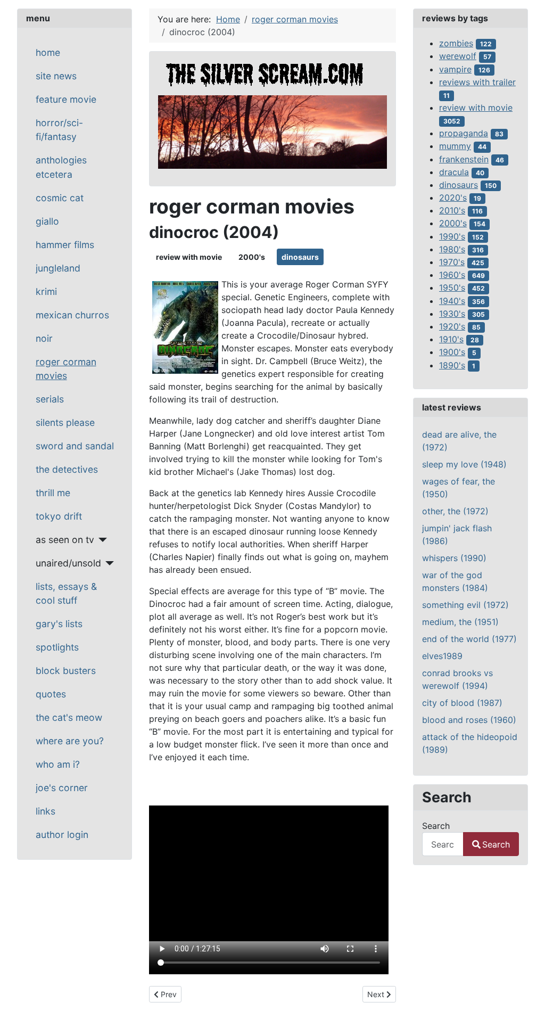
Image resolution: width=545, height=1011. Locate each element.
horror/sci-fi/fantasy (59, 129)
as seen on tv (65, 539)
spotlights (57, 647)
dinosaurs (300, 256)
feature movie (66, 99)
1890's (452, 365)
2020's (453, 197)
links (45, 811)
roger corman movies (66, 368)
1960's (452, 274)
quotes (51, 694)
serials (50, 399)
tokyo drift (59, 516)
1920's (452, 326)
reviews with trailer (477, 82)
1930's (452, 313)
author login (62, 834)
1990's (452, 236)
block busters (66, 670)
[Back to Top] (526, 991)
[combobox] (443, 844)
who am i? (58, 764)
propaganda (463, 133)
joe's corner (62, 787)
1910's (451, 339)
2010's (452, 210)
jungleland (58, 268)
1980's (452, 249)
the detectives (67, 469)
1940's (452, 300)
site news (56, 75)
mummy (455, 146)
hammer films (65, 244)
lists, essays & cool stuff (66, 593)
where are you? (70, 740)
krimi (46, 291)
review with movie (189, 256)
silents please (65, 422)
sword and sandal (75, 445)
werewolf (457, 56)
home (48, 52)
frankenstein (464, 159)
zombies (456, 43)
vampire (455, 69)
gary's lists (59, 623)
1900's (452, 352)
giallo (47, 221)
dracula (454, 172)
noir (44, 338)
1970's (452, 262)
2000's (251, 256)
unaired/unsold (68, 563)
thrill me (53, 492)
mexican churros (72, 314)
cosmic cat (60, 197)
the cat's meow (69, 717)
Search (436, 825)
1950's (452, 287)
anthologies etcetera (61, 166)
